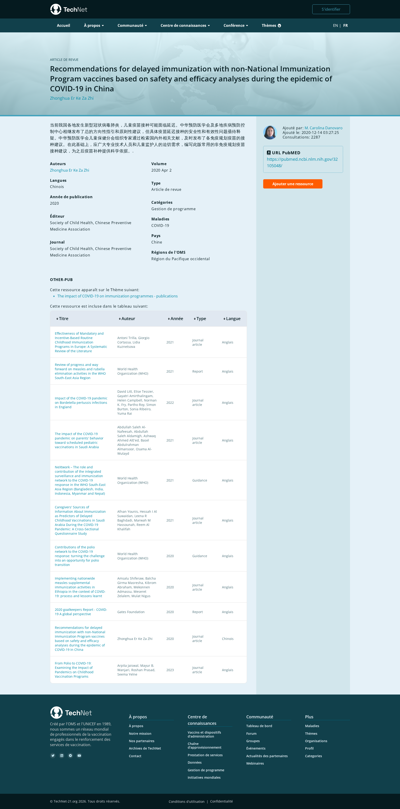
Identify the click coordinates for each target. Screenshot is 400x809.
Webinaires (255, 763)
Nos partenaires (141, 741)
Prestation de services (205, 755)
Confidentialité (221, 801)
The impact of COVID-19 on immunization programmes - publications (117, 296)
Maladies (312, 726)
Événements (256, 748)
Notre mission (140, 733)
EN (335, 25)
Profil (309, 748)
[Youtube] (79, 755)
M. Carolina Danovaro (324, 127)
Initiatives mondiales (204, 777)
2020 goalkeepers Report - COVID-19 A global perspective (81, 611)
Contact (135, 756)
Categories (313, 756)
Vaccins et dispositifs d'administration (204, 734)
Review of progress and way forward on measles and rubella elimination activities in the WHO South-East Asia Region (80, 371)
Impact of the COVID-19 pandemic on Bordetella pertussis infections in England (81, 402)
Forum (251, 733)
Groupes (253, 741)
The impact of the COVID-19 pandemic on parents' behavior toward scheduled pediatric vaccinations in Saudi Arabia (79, 440)
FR (345, 25)
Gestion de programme (206, 770)
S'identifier (331, 9)
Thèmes (269, 25)
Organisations (316, 741)
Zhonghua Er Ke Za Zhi (72, 98)
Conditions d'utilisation (187, 801)
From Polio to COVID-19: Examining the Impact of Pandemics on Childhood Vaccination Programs (74, 670)
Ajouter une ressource (292, 183)
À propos (136, 726)
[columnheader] (81, 319)
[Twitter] (53, 755)
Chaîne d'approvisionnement (205, 745)
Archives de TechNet (145, 748)
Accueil (63, 25)
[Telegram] (70, 755)
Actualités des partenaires (267, 756)
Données (195, 762)
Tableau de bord (259, 726)
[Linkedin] (61, 755)
